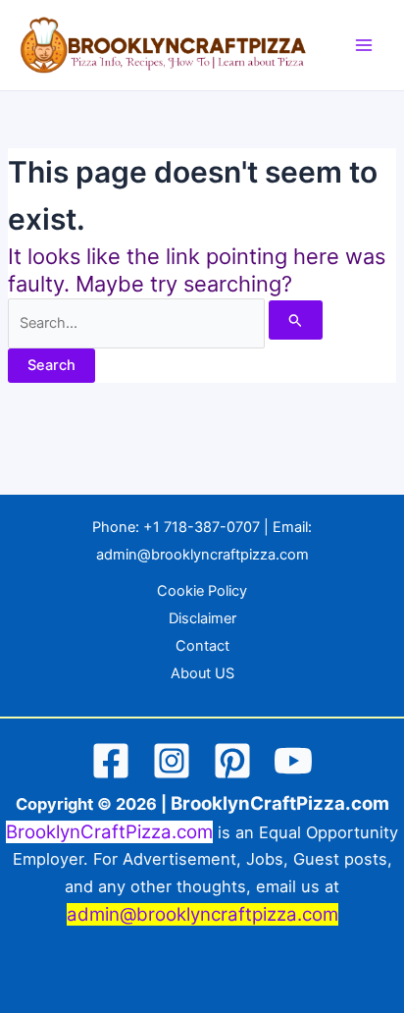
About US (202, 673)
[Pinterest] (232, 760)
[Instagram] (171, 760)
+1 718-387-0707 (201, 527)
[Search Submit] (296, 320)
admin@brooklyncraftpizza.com (202, 554)
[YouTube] (293, 760)
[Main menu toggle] (363, 45)
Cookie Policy (202, 591)
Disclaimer (202, 618)
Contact (202, 646)
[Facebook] (110, 760)
